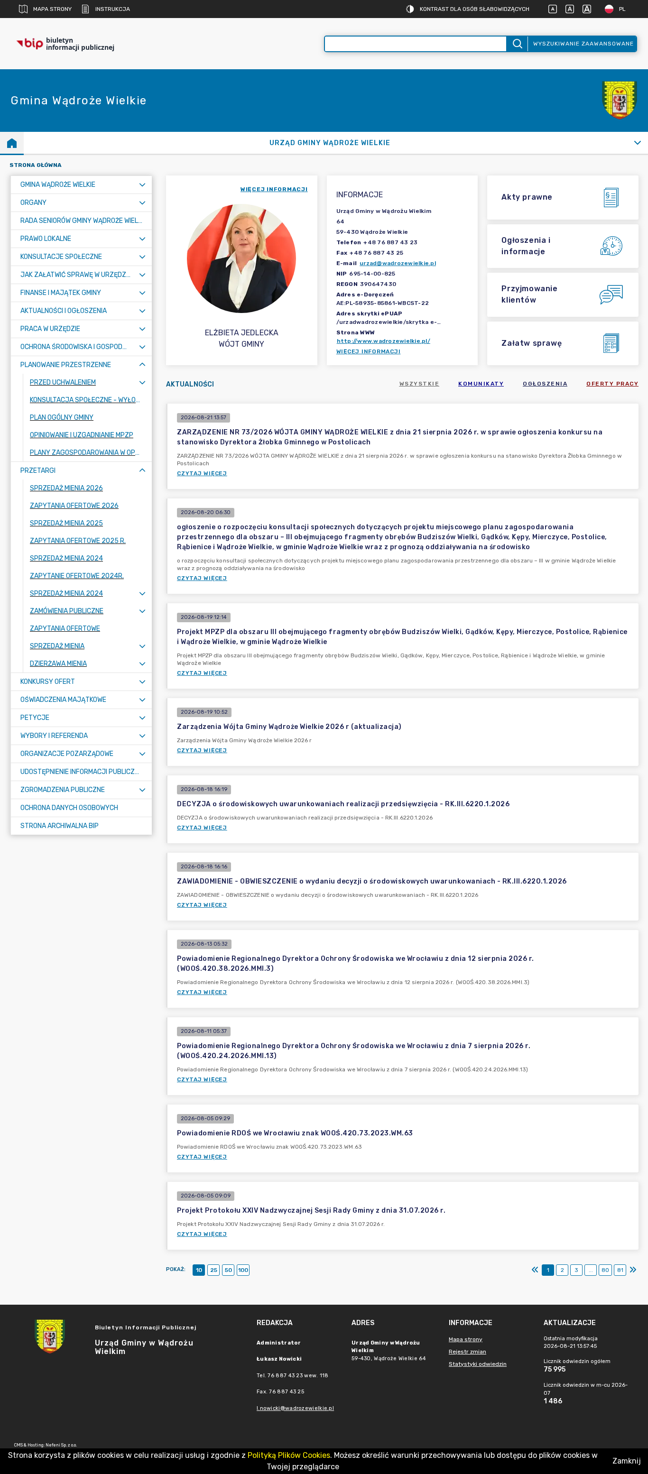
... (591, 1270)
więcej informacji (274, 189)
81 (620, 1270)
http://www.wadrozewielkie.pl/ (383, 341)
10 (199, 1270)
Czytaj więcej (202, 473)
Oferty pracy (612, 383)
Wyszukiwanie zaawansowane (583, 43)
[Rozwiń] (637, 143)
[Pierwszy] (535, 1270)
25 (213, 1270)
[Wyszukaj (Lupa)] (517, 44)
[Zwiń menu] (142, 365)
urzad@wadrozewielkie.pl (398, 263)
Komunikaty (481, 383)
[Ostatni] (633, 1270)
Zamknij (626, 1460)
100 (243, 1270)
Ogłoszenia (545, 383)
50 (228, 1270)
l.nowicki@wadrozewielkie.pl (295, 1408)
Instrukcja (112, 9)
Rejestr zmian (467, 1351)
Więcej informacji (368, 351)
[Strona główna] (12, 143)
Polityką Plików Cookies (289, 1455)
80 (605, 1270)
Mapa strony (52, 9)
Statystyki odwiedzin (478, 1364)
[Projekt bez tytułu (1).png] (619, 101)
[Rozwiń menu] (142, 184)
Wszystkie (419, 383)
